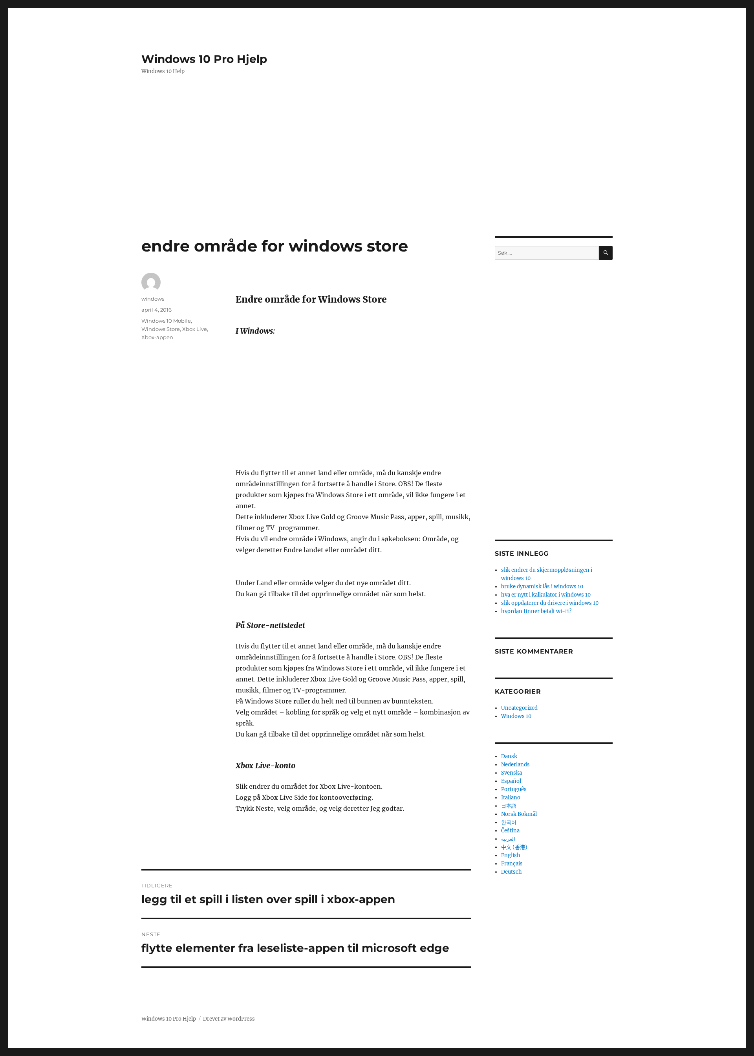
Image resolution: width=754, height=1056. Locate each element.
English (510, 855)
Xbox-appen (157, 337)
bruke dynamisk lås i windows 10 (542, 586)
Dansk (509, 756)
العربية (508, 839)
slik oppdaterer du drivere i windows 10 (549, 603)
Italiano (510, 797)
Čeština (510, 830)
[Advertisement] (378, 145)
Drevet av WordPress (229, 1019)
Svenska (511, 773)
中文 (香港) (514, 847)
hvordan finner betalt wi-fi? (536, 611)
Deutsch (511, 872)
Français (512, 863)
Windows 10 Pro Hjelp (204, 59)
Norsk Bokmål (519, 814)
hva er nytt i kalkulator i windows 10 (546, 594)
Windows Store (160, 329)
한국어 (508, 822)
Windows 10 (516, 716)
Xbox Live (194, 329)
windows (152, 299)
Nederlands (515, 764)
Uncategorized (519, 708)
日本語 (508, 806)
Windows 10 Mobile (166, 321)
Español (511, 781)
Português (514, 789)
